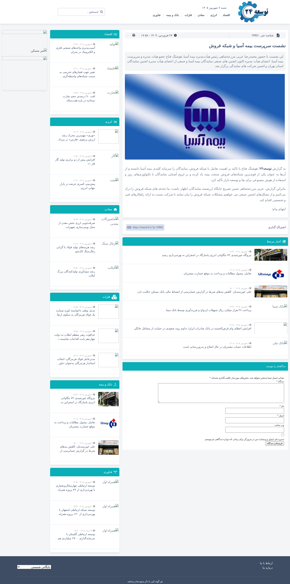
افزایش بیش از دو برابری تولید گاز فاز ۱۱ (75, 161)
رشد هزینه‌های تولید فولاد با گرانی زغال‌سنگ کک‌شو (75, 249)
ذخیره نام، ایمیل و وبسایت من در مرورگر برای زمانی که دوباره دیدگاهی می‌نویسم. (244, 439)
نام (282, 406)
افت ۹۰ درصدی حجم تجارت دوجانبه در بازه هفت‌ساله (79, 98)
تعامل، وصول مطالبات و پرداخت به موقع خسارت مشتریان (217, 273)
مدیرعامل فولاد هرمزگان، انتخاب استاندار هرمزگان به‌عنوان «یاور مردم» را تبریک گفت (76, 361)
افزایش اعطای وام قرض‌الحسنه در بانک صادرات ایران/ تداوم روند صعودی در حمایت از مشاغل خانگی (192, 328)
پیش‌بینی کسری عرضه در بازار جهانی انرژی (77, 186)
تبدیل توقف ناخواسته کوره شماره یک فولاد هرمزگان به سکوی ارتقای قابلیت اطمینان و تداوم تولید (75, 313)
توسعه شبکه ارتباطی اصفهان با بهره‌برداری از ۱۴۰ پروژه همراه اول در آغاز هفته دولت (77, 512)
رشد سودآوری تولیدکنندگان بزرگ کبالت (76, 273)
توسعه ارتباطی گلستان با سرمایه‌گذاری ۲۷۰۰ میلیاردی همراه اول (74, 536)
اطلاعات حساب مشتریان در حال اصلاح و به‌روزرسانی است (217, 346)
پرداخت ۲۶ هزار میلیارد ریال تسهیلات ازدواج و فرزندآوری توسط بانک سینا (208, 310)
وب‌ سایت (279, 425)
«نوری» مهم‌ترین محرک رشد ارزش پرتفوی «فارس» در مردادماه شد (75, 138)
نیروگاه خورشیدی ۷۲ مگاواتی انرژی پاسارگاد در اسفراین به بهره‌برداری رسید (206, 255)
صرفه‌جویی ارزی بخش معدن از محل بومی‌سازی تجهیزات (76, 225)
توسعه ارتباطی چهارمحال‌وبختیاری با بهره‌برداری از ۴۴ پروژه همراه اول (75, 488)
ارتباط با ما (266, 563)
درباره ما (268, 567)
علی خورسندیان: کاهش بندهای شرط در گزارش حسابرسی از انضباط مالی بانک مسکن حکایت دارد (194, 291)
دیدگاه (280, 381)
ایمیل (280, 415)
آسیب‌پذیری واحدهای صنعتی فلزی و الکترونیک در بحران (75, 49)
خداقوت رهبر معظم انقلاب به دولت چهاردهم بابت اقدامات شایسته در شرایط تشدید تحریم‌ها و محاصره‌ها (74, 337)
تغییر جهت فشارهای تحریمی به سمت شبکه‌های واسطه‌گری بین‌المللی (77, 74)
